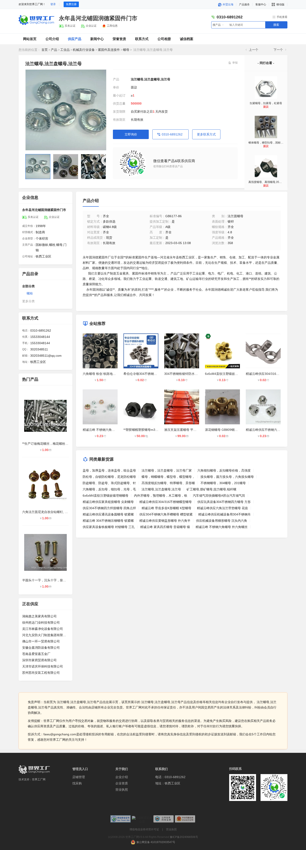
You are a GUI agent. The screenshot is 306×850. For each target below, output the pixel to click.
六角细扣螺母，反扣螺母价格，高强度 (224, 470)
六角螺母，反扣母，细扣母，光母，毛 (109, 489)
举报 (235, 62)
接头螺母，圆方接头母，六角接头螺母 (227, 477)
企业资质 (121, 783)
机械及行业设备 (84, 50)
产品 (54, 50)
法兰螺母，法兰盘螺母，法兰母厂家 (167, 470)
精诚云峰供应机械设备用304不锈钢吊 (224, 514)
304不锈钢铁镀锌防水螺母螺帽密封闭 (190, 374)
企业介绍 (121, 777)
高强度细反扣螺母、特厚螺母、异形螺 (168, 483)
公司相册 (164, 39)
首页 (44, 50)
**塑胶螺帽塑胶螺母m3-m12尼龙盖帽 (149, 429)
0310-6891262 (172, 134)
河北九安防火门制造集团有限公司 (45, 635)
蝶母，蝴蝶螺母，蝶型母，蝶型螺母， (168, 477)
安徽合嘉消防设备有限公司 (41, 647)
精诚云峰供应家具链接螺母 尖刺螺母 (108, 502)
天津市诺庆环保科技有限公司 (42, 666)
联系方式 (142, 39)
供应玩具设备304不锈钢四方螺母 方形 (224, 502)
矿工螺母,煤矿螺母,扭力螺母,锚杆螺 (211, 489)
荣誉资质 (119, 39)
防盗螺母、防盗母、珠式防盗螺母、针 (109, 483)
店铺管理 (78, 777)
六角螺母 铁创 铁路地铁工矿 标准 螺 (108, 374)
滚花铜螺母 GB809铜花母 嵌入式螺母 (231, 429)
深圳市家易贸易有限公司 (39, 660)
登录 (53, 4)
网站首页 (30, 39)
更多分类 (28, 301)
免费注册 (71, 4)
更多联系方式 (206, 134)
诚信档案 (186, 39)
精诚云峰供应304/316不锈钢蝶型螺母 (272, 374)
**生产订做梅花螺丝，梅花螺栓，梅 (46, 443)
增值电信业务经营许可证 (144, 829)
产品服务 (244, 4)
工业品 (65, 50)
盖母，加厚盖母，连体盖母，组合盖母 (109, 470)
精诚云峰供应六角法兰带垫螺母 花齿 (222, 508)
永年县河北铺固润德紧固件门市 (98, 18)
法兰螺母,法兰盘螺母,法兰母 (161, 489)
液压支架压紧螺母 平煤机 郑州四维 (188, 429)
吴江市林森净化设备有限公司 (42, 629)
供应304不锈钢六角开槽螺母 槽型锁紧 (166, 514)
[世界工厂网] (34, 769)
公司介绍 (52, 39)
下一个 (278, 50)
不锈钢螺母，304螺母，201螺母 (223, 483)
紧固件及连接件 (109, 50)
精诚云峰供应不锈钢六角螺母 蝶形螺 (271, 429)
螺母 (126, 50)
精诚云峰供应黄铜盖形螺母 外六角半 (164, 520)
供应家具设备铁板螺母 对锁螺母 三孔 (109, 527)
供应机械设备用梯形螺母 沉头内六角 (221, 520)
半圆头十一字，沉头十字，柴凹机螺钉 (48, 580)
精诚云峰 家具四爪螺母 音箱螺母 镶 (165, 527)
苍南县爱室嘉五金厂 (36, 654)
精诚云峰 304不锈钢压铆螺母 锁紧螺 (108, 520)
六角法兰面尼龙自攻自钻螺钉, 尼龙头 (48, 512)
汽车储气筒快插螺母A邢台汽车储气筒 (219, 495)
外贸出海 (227, 4)
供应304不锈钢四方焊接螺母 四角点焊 (109, 508)
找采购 (77, 783)
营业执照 (121, 789)
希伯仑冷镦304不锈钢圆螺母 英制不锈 (150, 374)
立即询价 (131, 134)
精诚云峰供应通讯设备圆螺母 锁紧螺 (108, 514)
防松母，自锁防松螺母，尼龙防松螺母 (109, 477)
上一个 (253, 50)
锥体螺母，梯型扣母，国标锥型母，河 (271, 142)
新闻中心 (97, 39)
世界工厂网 (38, 779)
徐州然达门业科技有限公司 (41, 622)
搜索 (276, 24)
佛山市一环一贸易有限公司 (41, 641)
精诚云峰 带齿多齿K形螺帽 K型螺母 (166, 508)
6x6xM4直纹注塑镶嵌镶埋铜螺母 (228, 374)
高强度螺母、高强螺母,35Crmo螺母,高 (271, 182)
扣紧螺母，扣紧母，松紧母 (266, 103)
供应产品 (74, 39)
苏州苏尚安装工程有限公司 (41, 672)
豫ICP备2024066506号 (184, 837)
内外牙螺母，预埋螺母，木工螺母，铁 (160, 495)
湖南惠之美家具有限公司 (39, 616)
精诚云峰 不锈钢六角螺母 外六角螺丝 (109, 429)
